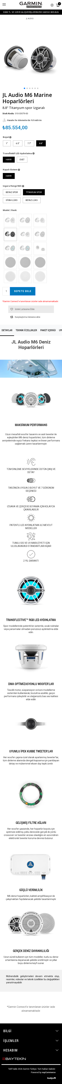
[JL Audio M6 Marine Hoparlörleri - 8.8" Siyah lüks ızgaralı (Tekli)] (40, 262)
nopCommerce (49, 1072)
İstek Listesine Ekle (25, 309)
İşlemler (11, 1040)
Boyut (6, 137)
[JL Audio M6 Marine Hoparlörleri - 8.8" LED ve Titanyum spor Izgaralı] (25, 248)
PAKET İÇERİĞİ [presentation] (48, 330)
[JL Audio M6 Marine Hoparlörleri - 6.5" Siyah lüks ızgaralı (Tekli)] (10, 262)
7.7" (29, 143)
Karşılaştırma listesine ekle (27, 317)
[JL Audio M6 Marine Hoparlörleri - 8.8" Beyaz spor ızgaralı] (40, 220)
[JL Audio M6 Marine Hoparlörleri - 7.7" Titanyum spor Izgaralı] (25, 220)
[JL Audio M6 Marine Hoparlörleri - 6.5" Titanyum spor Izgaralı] (40, 234)
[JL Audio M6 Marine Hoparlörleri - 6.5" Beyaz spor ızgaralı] (25, 234)
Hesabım (10, 1050)
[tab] (7, 330)
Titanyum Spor (34, 192)
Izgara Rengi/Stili (12, 186)
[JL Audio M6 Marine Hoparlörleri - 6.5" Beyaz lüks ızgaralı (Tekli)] (10, 276)
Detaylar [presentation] (7, 330)
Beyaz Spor (12, 192)
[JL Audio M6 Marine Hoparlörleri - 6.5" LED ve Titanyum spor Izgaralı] (10, 248)
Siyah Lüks (12, 200)
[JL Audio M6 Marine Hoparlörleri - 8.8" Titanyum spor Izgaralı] (10, 234)
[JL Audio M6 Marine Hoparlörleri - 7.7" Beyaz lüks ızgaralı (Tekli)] (25, 276)
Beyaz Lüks (32, 200)
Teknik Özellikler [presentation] (26, 330)
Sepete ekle (22, 291)
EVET (22, 159)
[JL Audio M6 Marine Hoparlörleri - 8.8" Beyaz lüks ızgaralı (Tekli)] (40, 276)
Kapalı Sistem (10, 169)
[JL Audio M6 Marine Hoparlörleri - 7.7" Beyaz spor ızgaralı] (10, 220)
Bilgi (7, 1031)
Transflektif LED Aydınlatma (17, 153)
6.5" (18, 143)
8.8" (41, 143)
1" (7, 143)
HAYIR (9, 159)
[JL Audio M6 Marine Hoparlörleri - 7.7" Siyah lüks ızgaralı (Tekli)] (25, 262)
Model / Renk (10, 210)
